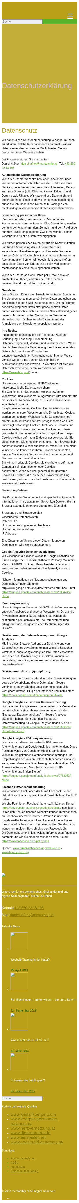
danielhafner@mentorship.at (39, 163)
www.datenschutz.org (15, 852)
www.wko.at (52, 848)
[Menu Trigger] (70, 16)
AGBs (14, 1162)
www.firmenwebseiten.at (28, 848)
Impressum (18, 1166)
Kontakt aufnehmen (23, 1158)
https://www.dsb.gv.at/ (16, 372)
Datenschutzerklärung (24, 1171)
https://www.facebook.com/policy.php (25, 841)
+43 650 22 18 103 (29, 908)
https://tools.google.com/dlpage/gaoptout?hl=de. (32, 695)
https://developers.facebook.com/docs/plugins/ (32, 807)
